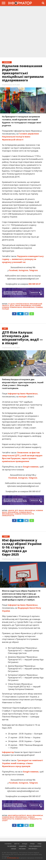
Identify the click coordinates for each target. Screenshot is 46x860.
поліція (5, 309)
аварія (11, 510)
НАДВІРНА (22, 846)
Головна (8, 844)
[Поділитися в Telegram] (20, 313)
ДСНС (12, 305)
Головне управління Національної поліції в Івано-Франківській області (20, 136)
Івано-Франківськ (23, 305)
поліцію (23, 396)
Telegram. (33, 477)
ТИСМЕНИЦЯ (11, 846)
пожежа (39, 307)
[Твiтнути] (26, 313)
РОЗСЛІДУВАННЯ (35, 846)
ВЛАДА (24, 844)
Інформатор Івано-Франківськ (23, 393)
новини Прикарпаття (24, 514)
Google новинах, (31, 466)
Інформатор (8, 752)
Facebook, (13, 477)
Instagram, (23, 477)
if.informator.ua (13, 858)
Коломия (36, 305)
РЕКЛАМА (22, 849)
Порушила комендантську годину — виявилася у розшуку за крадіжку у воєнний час (23, 259)
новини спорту (22, 819)
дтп (16, 510)
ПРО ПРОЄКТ (32, 849)
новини (5, 307)
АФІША (13, 849)
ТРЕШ (39, 844)
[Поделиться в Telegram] (20, 520)
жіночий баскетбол (17, 815)
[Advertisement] (23, 31)
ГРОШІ (32, 844)
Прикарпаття (8, 515)
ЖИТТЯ (16, 844)
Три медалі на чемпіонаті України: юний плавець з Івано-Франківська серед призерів (22, 763)
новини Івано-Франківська (22, 307)
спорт (5, 820)
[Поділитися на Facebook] (14, 313)
